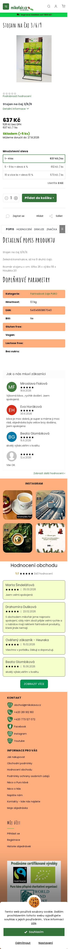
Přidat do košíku (38, 198)
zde (33, 923)
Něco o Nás (14, 788)
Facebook (20, 726)
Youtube (19, 741)
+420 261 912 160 (24, 712)
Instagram (20, 733)
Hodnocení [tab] (24, 229)
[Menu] (6, 6)
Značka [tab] (52, 229)
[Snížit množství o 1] (6, 198)
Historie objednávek (19, 846)
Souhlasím (36, 932)
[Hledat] (48, 6)
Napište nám (15, 795)
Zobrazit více (34, 684)
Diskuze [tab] (39, 229)
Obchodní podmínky (19, 763)
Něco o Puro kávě (17, 782)
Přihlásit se (13, 833)
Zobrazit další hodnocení (48, 473)
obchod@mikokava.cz (27, 705)
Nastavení (46, 943)
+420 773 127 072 (24, 719)
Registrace (13, 839)
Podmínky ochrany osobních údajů (28, 776)
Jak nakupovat (16, 757)
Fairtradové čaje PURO (43, 293)
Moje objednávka (17, 808)
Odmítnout (23, 943)
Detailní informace (14, 109)
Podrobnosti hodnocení (17, 96)
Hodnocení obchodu (34, 565)
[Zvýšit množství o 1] (16, 198)
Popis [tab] (10, 229)
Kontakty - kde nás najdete (23, 801)
